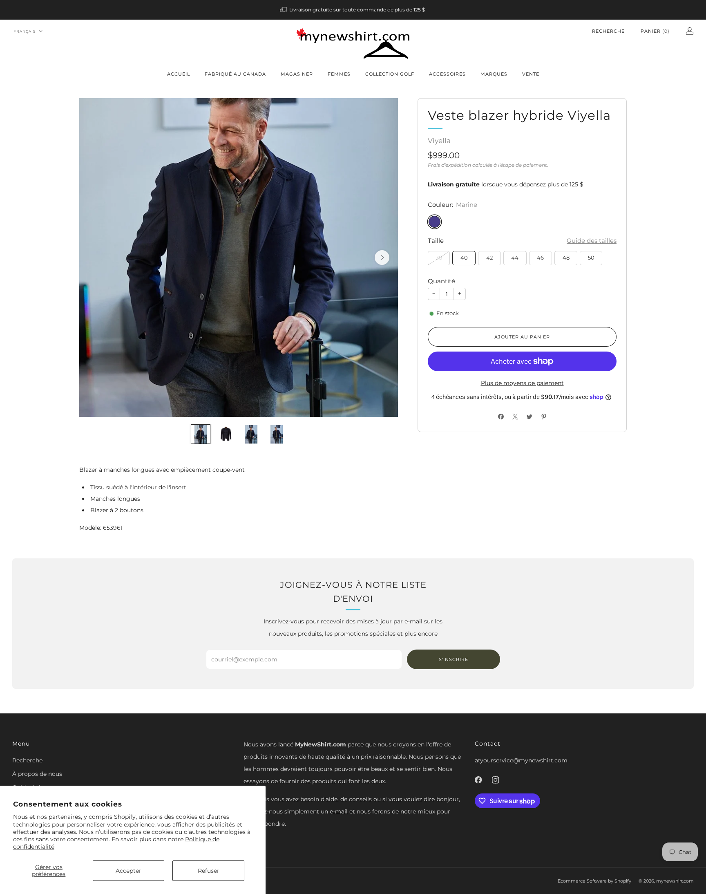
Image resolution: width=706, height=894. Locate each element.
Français (24, 31)
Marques (493, 74)
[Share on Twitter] (529, 416)
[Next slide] (382, 257)
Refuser (208, 870)
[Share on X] (515, 416)
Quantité (441, 281)
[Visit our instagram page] (495, 780)
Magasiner (297, 74)
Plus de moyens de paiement (522, 383)
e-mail (339, 811)
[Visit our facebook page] (478, 780)
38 (439, 258)
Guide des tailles (592, 240)
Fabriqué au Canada (235, 74)
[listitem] (353, 10)
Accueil (178, 74)
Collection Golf (389, 74)
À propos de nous (37, 773)
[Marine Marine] (434, 221)
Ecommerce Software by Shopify (594, 881)
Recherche (608, 31)
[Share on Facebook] (500, 416)
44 (514, 258)
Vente (530, 74)
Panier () (655, 31)
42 (489, 258)
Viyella (439, 141)
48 (566, 258)
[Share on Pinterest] (543, 416)
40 (464, 258)
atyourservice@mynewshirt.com (521, 760)
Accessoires (447, 74)
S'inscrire (453, 659)
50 (591, 258)
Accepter (128, 870)
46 (540, 258)
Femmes (339, 74)
